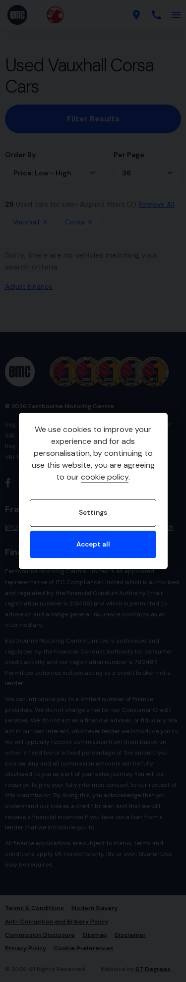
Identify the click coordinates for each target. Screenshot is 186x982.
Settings (93, 513)
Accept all (93, 544)
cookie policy (104, 477)
